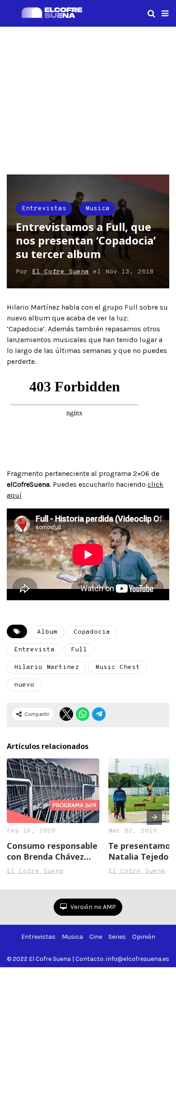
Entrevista (34, 650)
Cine (95, 937)
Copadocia (92, 632)
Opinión (143, 937)
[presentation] (154, 817)
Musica (97, 208)
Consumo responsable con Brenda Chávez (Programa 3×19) (52, 851)
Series (117, 937)
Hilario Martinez (46, 667)
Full (79, 650)
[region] (88, 99)
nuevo (24, 685)
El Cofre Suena (60, 272)
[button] (165, 13)
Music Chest (117, 667)
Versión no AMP (92, 907)
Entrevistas (44, 208)
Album (47, 632)
